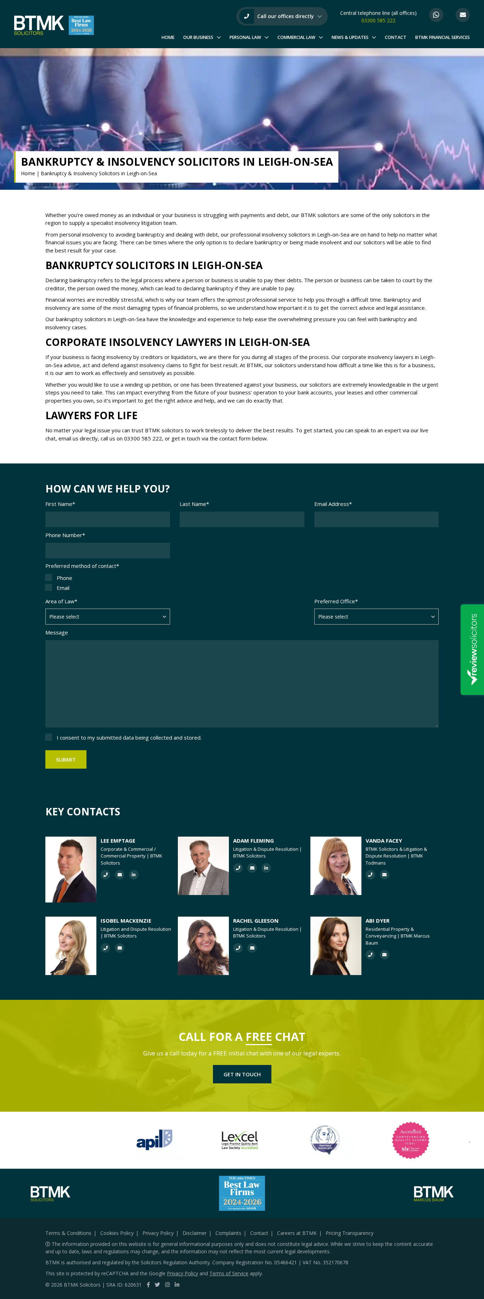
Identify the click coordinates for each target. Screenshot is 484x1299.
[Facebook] (148, 1284)
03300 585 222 (378, 20)
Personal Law (245, 37)
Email (63, 587)
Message (56, 632)
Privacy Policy (158, 1233)
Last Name (194, 503)
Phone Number (65, 535)
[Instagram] (167, 1284)
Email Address (333, 503)
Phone (64, 577)
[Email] (463, 15)
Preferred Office (336, 601)
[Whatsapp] (436, 15)
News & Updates (350, 37)
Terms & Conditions (68, 1233)
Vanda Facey (384, 840)
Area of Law (61, 601)
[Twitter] (157, 1284)
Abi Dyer (377, 920)
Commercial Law (296, 37)
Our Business (198, 37)
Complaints (228, 1233)
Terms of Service (228, 1273)
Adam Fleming (253, 840)
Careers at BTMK (297, 1233)
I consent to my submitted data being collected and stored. (129, 737)
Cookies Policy (117, 1233)
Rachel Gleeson (255, 920)
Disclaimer (194, 1233)
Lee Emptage (118, 840)
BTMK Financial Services (442, 37)
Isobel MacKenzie (126, 920)
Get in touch (242, 1074)
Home (168, 37)
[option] (154, 1140)
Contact (395, 37)
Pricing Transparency (349, 1233)
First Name (60, 503)
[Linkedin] (177, 1284)
